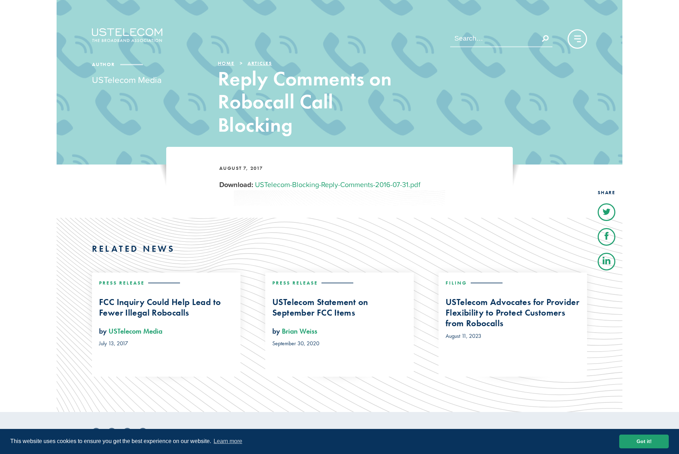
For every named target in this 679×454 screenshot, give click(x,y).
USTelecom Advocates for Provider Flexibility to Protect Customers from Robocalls (512, 313)
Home (226, 63)
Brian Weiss (299, 331)
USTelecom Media (135, 331)
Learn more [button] (228, 441)
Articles (260, 63)
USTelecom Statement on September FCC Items (320, 307)
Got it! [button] (644, 441)
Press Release (122, 283)
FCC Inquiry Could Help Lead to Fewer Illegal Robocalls (160, 307)
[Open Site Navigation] (577, 39)
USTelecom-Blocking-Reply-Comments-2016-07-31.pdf (337, 184)
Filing (456, 283)
